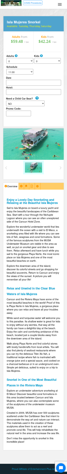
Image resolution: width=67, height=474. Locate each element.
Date (8, 77)
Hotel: (9, 87)
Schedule (11, 66)
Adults (10, 56)
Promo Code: (13, 108)
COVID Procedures (33, 2)
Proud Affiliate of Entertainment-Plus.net (33, 469)
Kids (37, 56)
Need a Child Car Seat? (19, 98)
